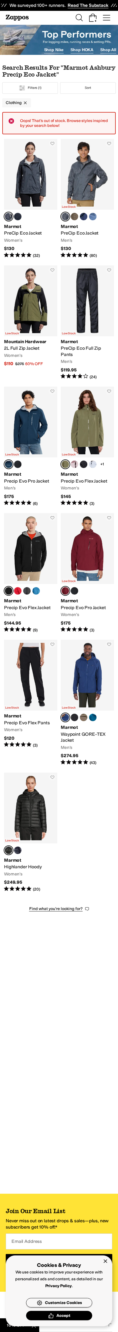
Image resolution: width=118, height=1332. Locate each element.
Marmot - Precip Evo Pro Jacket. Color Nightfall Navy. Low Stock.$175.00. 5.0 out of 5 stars (30, 446)
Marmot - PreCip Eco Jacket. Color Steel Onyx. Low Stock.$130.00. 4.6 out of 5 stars (87, 199)
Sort (88, 88)
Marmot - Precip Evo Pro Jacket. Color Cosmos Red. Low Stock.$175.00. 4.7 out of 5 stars (87, 573)
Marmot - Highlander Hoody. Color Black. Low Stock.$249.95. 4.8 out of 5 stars (30, 832)
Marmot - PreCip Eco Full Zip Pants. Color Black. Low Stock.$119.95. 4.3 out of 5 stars (87, 322)
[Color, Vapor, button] (92, 464)
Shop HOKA (81, 49)
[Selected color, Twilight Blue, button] (65, 717)
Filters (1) (35, 88)
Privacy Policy (58, 1285)
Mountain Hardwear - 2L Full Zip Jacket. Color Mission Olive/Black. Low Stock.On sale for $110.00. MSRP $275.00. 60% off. (30, 322)
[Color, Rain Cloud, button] (92, 216)
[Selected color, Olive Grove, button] (65, 464)
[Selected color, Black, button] (8, 590)
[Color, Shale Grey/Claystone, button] (74, 216)
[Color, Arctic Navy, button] (83, 216)
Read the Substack (88, 5)
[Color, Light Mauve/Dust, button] (74, 464)
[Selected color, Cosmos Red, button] (65, 590)
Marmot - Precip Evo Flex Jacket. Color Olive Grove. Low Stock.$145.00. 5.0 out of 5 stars (87, 446)
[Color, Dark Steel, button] (27, 590)
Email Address (26, 1241)
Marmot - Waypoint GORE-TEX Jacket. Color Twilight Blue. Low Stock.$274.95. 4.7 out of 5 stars (87, 703)
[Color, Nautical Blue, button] (36, 590)
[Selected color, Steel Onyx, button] (8, 216)
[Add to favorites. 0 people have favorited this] (52, 143)
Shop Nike (54, 49)
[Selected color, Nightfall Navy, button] (8, 464)
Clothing (14, 102)
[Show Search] (79, 17)
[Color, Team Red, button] (17, 590)
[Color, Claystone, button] (83, 717)
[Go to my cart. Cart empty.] (93, 17)
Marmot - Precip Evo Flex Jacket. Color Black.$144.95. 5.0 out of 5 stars (30, 573)
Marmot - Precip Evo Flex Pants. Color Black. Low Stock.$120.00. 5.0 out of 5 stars (30, 703)
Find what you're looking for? (56, 908)
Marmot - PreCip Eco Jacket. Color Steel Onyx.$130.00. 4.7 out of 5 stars (30, 199)
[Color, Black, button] (17, 216)
